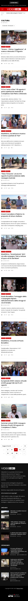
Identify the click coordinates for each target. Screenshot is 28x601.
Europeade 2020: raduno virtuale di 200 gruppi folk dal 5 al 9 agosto (14, 383)
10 (25, 446)
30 (12, 453)
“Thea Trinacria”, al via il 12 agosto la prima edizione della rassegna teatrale (13, 176)
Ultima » (14, 457)
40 (16, 453)
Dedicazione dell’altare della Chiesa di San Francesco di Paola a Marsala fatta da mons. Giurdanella (17, 562)
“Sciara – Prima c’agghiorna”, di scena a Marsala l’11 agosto (13, 50)
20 (8, 453)
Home (2, 13)
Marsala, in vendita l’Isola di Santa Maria (18, 511)
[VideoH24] (14, 9)
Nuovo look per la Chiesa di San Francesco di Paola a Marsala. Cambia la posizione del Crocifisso (14, 5)
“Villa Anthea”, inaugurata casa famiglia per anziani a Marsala (18, 523)
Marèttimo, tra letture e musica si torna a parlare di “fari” (13, 135)
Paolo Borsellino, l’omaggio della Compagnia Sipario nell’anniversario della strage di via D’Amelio (13, 299)
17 (23, 449)
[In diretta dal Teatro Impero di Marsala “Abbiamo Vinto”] (5, 536)
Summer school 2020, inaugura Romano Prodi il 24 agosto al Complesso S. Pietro (13, 425)
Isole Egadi (8, 131)
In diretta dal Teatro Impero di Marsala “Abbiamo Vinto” (18, 533)
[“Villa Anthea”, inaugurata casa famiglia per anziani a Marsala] (5, 525)
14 (11, 449)
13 (7, 449)
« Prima (14, 446)
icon (14, 37)
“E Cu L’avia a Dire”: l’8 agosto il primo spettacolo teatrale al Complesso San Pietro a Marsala (14, 91)
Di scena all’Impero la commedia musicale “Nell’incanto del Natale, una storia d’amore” (18, 551)
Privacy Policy (20, 588)
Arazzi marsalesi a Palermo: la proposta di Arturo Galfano (12, 215)
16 (19, 449)
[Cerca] (26, 9)
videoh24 (14, 514)
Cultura (3, 46)
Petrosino (8, 294)
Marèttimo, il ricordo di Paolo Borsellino (12, 342)
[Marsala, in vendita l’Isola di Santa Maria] (5, 514)
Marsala (8, 46)
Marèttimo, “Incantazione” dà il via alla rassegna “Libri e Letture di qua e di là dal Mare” (13, 256)
